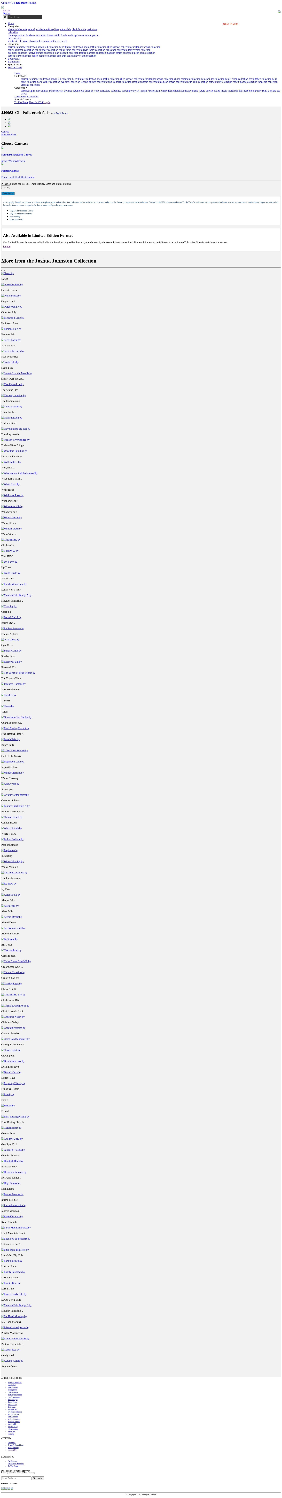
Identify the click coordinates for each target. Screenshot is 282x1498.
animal (31, 29)
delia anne (12, 1407)
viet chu (11, 1434)
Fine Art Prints (8, 134)
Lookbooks (14, 58)
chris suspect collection (119, 47)
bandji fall (12, 1385)
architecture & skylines (47, 29)
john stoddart (13, 1417)
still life (18, 41)
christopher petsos (15, 1395)
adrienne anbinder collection (22, 47)
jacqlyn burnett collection (41, 52)
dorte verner (12, 1409)
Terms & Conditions (16, 1445)
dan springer (12, 1399)
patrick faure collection (19, 55)
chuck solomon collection (21, 49)
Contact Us (12, 1450)
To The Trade (15, 67)
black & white (79, 29)
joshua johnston (14, 1419)
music (81, 35)
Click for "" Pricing (18, 2)
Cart (7, 13)
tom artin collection (67, 55)
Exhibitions (14, 61)
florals (64, 35)
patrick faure (12, 1426)
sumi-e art (47, 41)
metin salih (12, 1424)
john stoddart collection (66, 52)
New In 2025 (36, 102)
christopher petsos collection (145, 47)
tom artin (11, 1431)
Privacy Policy (13, 1447)
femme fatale (53, 35)
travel (64, 41)
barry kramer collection (71, 47)
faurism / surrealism (36, 35)
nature (88, 35)
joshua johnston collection (92, 52)
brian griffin (12, 1390)
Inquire (6, 246)
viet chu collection (86, 55)
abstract (12, 29)
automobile (65, 29)
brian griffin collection (95, 47)
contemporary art (16, 35)
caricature (92, 29)
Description (8, 193)
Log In (6, 10)
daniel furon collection (70, 49)
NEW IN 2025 (230, 24)
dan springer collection (47, 49)
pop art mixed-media (216, 90)
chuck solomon (14, 1397)
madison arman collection (120, 52)
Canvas (5, 131)
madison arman (14, 1421)
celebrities (13, 32)
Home (11, 23)
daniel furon (12, 1402)
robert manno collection (44, 55)
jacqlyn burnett (13, 1414)
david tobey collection (93, 49)
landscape (73, 35)
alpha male (21, 29)
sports (11, 41)
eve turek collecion (17, 52)
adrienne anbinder (15, 1382)
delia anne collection (116, 49)
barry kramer (13, 1387)
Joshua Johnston (60, 113)
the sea (56, 41)
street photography (32, 41)
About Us (12, 1443)
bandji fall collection (48, 47)
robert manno (13, 1429)
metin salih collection (144, 52)
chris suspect (13, 1392)
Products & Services (16, 1464)
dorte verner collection (138, 49)
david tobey (12, 1404)
